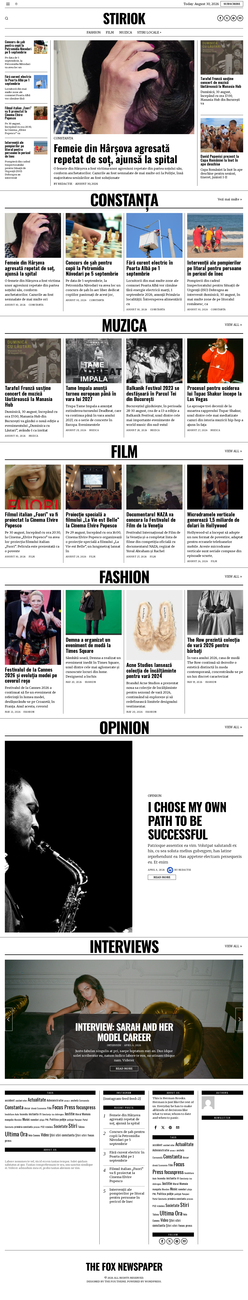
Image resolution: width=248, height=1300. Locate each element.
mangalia (9, 1119)
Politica (54, 1119)
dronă (33, 1108)
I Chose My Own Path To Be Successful (187, 820)
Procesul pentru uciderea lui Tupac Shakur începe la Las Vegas (214, 393)
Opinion (154, 796)
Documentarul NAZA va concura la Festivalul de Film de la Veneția (151, 520)
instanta (34, 1114)
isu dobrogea (58, 1114)
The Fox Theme (115, 1281)
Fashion (28, 712)
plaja (42, 1119)
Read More (161, 877)
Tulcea (81, 1127)
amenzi (67, 1100)
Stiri (72, 1125)
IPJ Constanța (45, 1114)
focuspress (86, 1107)
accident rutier (21, 1100)
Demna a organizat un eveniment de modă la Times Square (88, 645)
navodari (35, 1119)
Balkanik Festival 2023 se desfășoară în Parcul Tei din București (152, 393)
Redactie (65, 183)
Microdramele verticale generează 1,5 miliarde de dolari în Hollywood (213, 520)
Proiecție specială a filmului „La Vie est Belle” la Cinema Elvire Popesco (92, 520)
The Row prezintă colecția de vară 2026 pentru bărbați (213, 645)
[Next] (239, 1019)
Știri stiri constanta (62, 1135)
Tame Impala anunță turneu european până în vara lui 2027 (91, 393)
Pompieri (78, 1119)
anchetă (74, 1100)
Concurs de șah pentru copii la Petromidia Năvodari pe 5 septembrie (18, 47)
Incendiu (24, 1114)
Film (32, 556)
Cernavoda (84, 1100)
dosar (27, 1108)
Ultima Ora (16, 1134)
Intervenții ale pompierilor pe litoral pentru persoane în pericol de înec (17, 149)
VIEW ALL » (233, 325)
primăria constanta (23, 1127)
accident (10, 1100)
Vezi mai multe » (230, 199)
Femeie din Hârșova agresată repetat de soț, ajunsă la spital (115, 153)
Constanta (63, 138)
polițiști (70, 1119)
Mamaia (86, 1114)
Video (45, 1135)
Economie (41, 1108)
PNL (47, 1119)
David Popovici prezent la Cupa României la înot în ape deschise (220, 160)
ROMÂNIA (49, 1126)
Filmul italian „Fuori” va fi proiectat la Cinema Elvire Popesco (18, 113)
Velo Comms (34, 1135)
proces (37, 1126)
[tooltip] (220, 18)
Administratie (55, 1100)
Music (26, 1119)
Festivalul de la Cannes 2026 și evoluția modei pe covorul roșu (31, 675)
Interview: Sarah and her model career (124, 1032)
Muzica (33, 436)
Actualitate (37, 1099)
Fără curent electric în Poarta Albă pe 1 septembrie (18, 80)
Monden (18, 1119)
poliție (62, 1119)
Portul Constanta (159, 1198)
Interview (114, 1045)
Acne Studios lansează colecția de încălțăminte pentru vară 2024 (151, 670)
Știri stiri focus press (179, 1225)
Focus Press (63, 1107)
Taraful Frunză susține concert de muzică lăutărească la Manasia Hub (221, 82)
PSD (43, 1126)
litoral (78, 1114)
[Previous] (9, 1019)
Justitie (70, 1113)
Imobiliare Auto (12, 1114)
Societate (61, 1126)
